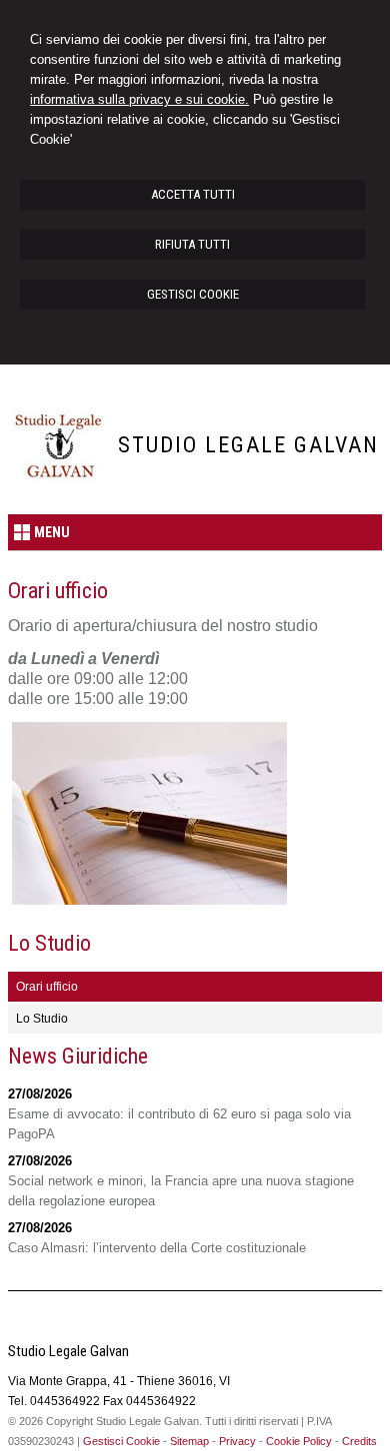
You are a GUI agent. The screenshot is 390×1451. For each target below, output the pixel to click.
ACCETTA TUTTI (193, 194)
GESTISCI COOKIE (193, 294)
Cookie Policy (299, 1441)
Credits (359, 1441)
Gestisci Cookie (121, 1441)
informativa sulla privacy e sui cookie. (139, 99)
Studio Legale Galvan (248, 444)
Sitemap (189, 1441)
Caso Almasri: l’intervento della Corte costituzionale (157, 1247)
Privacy (237, 1441)
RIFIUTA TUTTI (192, 244)
